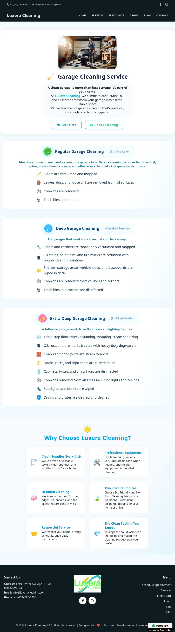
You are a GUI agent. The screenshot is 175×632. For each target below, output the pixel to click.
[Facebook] (160, 4)
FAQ (169, 612)
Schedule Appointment (157, 585)
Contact (162, 15)
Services (97, 15)
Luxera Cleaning (23, 15)
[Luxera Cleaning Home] (87, 591)
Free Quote (116, 15)
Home (82, 15)
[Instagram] (166, 4)
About (134, 15)
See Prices (69, 125)
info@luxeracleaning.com (48, 4)
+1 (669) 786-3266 (19, 4)
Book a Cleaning (106, 125)
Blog (147, 15)
